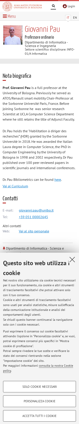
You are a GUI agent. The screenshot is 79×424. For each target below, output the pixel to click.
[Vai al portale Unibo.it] (22, 6)
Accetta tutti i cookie (39, 416)
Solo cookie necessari (39, 387)
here (57, 179)
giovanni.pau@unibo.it (36, 210)
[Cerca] (53, 6)
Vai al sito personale (34, 231)
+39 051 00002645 (33, 217)
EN (75, 18)
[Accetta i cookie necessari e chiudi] (72, 259)
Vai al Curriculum (15, 186)
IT (68, 18)
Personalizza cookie (40, 401)
